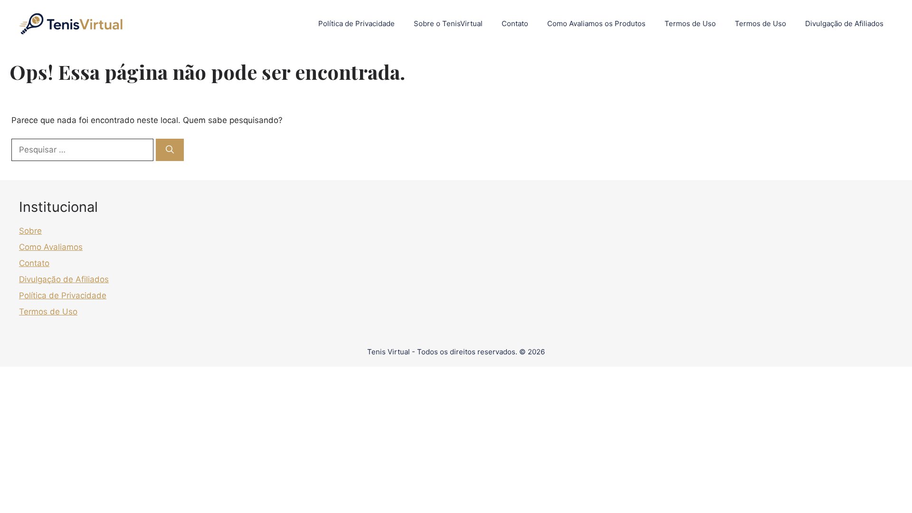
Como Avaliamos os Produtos (596, 23)
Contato (515, 23)
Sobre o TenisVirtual (448, 23)
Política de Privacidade (356, 23)
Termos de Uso (690, 23)
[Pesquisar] (170, 150)
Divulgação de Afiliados (844, 23)
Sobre (30, 231)
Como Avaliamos (51, 247)
